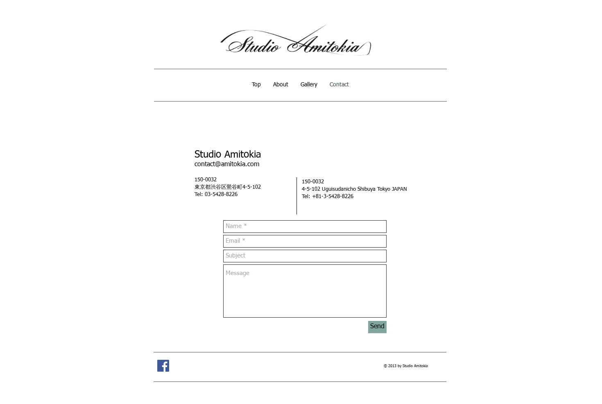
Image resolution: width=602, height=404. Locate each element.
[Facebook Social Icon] (163, 366)
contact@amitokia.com (227, 164)
